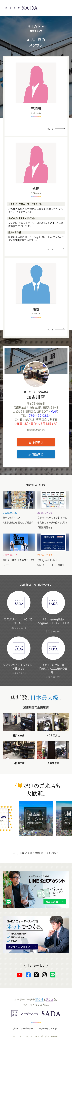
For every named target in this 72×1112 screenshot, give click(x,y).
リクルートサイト (46, 1029)
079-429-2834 (39, 415)
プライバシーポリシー (23, 1029)
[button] (65, 8)
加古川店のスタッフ (36, 42)
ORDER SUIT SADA (31, 1036)
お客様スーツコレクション (36, 584)
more (50, 128)
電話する (37, 454)
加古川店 (36, 395)
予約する (37, 442)
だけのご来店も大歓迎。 (36, 789)
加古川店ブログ (36, 485)
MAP (54, 411)
